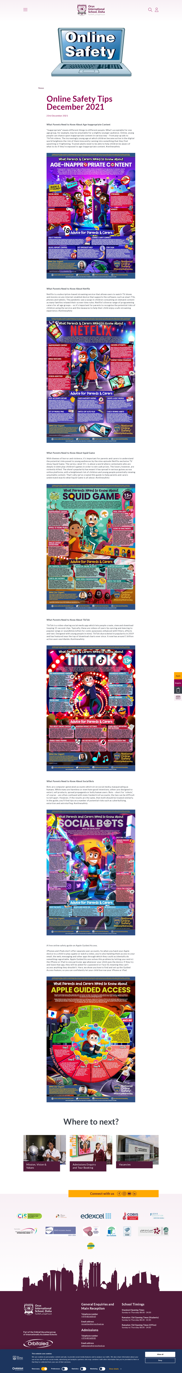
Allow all (160, 1354)
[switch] (65, 1368)
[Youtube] (129, 1194)
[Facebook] (119, 1194)
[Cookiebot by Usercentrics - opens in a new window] (18, 1368)
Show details (114, 1369)
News (41, 88)
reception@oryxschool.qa (92, 1324)
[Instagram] (124, 1194)
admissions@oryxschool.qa (93, 1345)
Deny (160, 1360)
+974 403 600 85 (88, 1338)
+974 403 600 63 (88, 1316)
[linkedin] (134, 1194)
